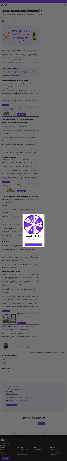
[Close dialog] (43, 215)
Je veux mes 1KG (33, 245)
